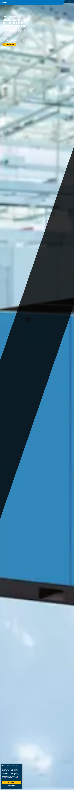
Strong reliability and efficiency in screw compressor (14, 23)
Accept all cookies (11, 782)
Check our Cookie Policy (12, 779)
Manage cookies (11, 785)
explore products (10, 45)
